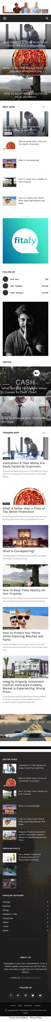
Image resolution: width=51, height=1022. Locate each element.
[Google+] (18, 995)
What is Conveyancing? (28, 160)
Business (6, 384)
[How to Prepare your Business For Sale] (25, 419)
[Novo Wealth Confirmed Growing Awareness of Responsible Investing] (9, 857)
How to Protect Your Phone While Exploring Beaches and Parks (31, 200)
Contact (37, 1005)
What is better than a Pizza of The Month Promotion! (24, 510)
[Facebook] (11, 995)
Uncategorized (9, 546)
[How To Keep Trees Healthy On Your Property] (25, 88)
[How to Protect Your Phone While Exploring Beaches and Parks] (9, 201)
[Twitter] (33, 995)
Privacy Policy (36, 1018)
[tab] (25, 747)
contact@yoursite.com (31, 977)
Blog (20, 1005)
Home (13, 1005)
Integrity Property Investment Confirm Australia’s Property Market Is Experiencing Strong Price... (24, 686)
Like (46, 279)
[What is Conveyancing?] (9, 163)
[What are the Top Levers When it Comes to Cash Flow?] (25, 388)
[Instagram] (25, 995)
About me (28, 1005)
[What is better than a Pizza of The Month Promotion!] (25, 62)
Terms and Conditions (18, 1018)
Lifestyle (25, 39)
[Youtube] (40, 995)
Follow (45, 286)
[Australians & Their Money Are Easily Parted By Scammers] (25, 36)
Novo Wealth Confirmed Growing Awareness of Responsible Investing (29, 857)
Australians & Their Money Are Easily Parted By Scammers (24, 464)
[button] (47, 18)
